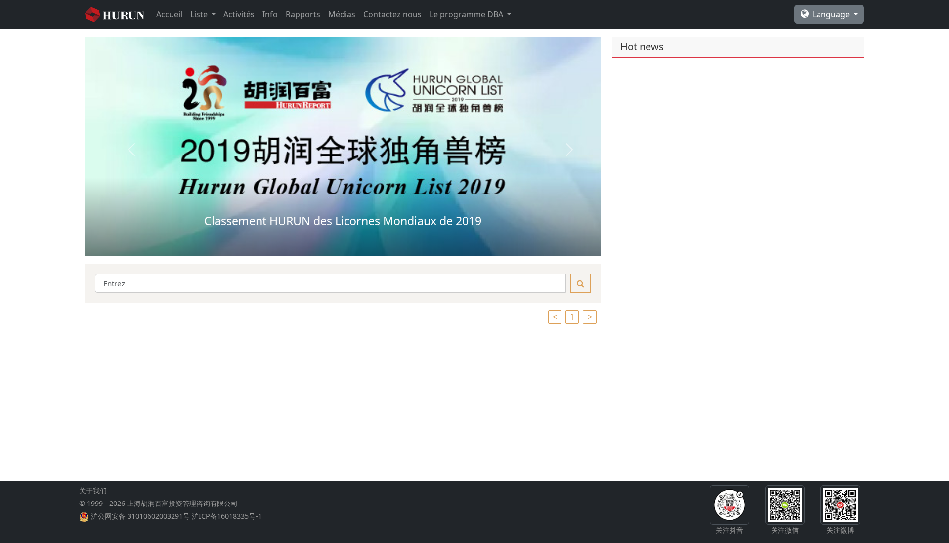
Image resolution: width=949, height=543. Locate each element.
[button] (123, 146)
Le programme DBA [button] (467, 14)
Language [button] (832, 14)
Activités (239, 14)
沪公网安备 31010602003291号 (140, 516)
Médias (341, 14)
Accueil (169, 14)
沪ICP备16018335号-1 (227, 516)
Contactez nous (392, 14)
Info (270, 14)
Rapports (303, 14)
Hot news (642, 46)
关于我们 (93, 490)
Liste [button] (200, 14)
